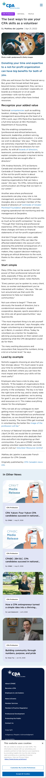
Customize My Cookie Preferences (23, 768)
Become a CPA (10, 688)
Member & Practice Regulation (16, 708)
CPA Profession (8, 14)
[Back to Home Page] (11, 5)
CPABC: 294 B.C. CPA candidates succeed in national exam (21, 561)
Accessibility (10, 739)
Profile (31, 14)
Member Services (11, 703)
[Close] (42, 743)
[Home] (16, 673)
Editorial (21, 14)
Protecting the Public (13, 718)
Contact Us (9, 723)
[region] (23, 759)
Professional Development (15, 714)
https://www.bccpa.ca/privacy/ (16, 759)
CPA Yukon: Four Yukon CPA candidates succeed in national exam (21, 516)
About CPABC (10, 683)
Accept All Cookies (23, 774)
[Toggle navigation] (41, 5)
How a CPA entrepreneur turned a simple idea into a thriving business (22, 607)
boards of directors (28, 149)
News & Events (10, 698)
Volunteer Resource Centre (29, 448)
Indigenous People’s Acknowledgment (19, 734)
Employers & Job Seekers (14, 693)
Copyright (9, 730)
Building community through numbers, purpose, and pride (20, 652)
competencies (17, 110)
